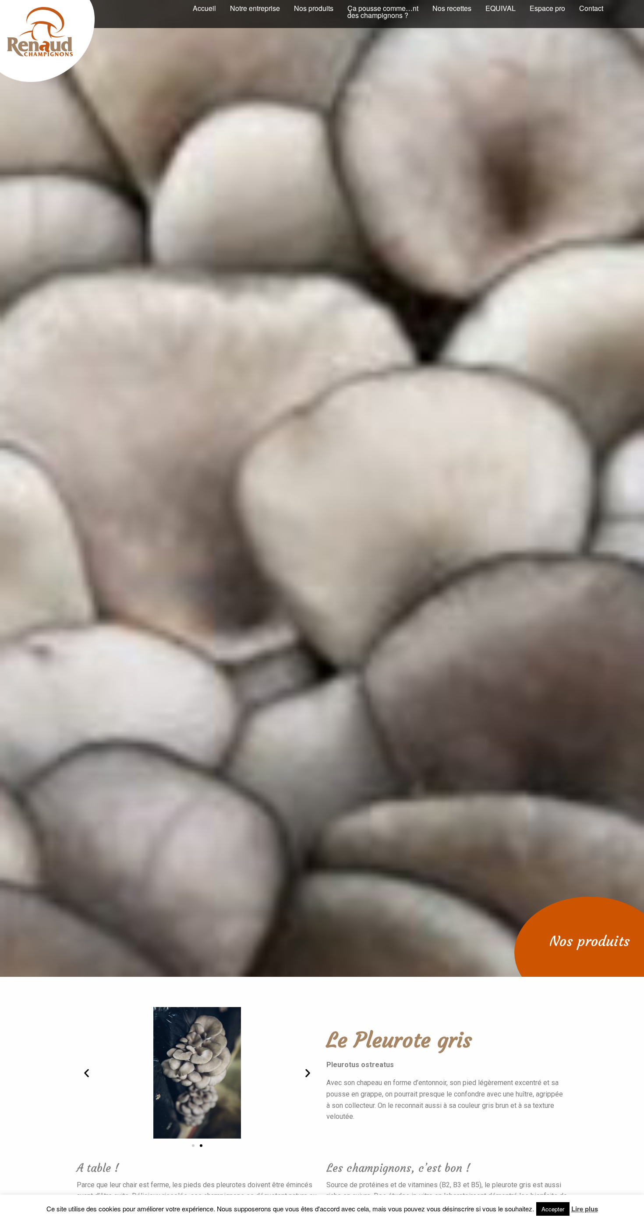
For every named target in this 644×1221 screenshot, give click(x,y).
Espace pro (547, 8)
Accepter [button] (552, 1209)
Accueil (204, 8)
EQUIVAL (500, 8)
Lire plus (584, 1209)
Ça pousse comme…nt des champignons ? (382, 11)
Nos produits (313, 8)
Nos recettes (451, 8)
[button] (193, 1145)
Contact (591, 8)
